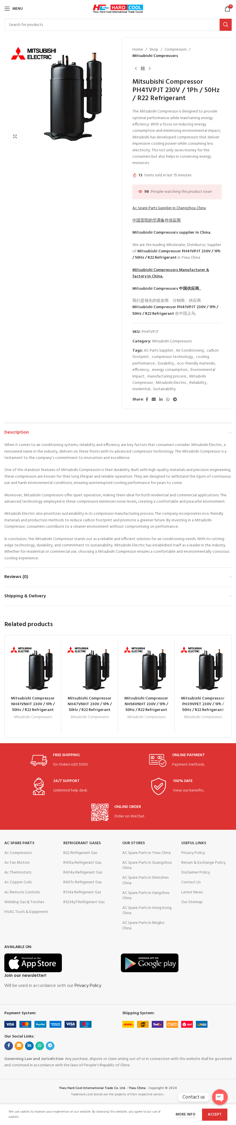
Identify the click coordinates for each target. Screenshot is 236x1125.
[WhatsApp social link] (167, 400)
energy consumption (170, 370)
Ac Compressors (18, 853)
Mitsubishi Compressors (155, 56)
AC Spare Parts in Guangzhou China (147, 865)
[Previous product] (135, 68)
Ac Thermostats (17, 872)
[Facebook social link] (147, 400)
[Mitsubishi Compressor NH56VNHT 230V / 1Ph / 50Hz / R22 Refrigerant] (146, 667)
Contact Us (191, 882)
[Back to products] (142, 68)
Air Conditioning (190, 350)
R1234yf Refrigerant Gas (83, 902)
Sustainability (164, 389)
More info (186, 1114)
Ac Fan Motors (17, 862)
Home (137, 50)
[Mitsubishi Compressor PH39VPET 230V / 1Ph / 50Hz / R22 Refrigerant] (203, 667)
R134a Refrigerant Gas (82, 892)
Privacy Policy (193, 853)
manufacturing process (166, 376)
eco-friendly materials (196, 363)
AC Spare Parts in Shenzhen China (145, 880)
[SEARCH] (226, 25)
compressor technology (172, 357)
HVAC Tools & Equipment (26, 912)
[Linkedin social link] (160, 400)
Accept (215, 1114)
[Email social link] (153, 400)
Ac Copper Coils (18, 882)
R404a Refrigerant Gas (82, 872)
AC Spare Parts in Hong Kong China (147, 910)
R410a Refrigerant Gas (82, 862)
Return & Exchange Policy (203, 862)
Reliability (197, 383)
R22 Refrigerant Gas (80, 853)
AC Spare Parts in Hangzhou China (146, 895)
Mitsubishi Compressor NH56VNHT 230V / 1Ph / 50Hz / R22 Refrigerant (146, 704)
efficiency (140, 370)
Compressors (175, 50)
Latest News (192, 892)
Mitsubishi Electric (171, 383)
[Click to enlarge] (15, 136)
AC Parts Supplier (158, 350)
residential (141, 389)
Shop (153, 50)
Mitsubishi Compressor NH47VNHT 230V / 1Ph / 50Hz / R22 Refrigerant (90, 704)
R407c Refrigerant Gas (82, 882)
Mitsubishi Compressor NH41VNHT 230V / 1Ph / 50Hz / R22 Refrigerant (33, 704)
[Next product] (149, 68)
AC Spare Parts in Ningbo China (143, 925)
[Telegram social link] (175, 400)
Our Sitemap (192, 902)
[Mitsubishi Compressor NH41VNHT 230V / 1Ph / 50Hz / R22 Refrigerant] (32, 667)
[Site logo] (118, 8)
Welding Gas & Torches (24, 902)
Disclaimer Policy (195, 872)
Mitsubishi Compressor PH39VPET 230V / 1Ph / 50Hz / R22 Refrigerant (203, 704)
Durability (166, 363)
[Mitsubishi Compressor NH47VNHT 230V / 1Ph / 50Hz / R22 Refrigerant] (89, 667)
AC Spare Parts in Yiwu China (146, 853)
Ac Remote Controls (22, 892)
